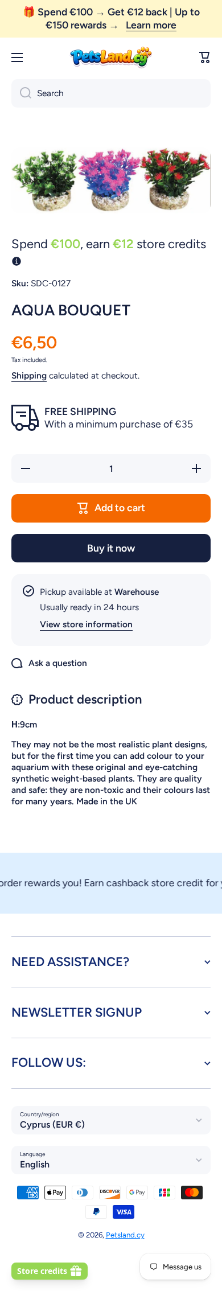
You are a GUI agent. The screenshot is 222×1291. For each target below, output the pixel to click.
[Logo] (111, 58)
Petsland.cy (125, 1234)
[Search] (21, 93)
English (35, 1164)
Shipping (29, 375)
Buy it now (111, 548)
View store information (86, 624)
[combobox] (111, 93)
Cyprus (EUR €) (52, 1124)
